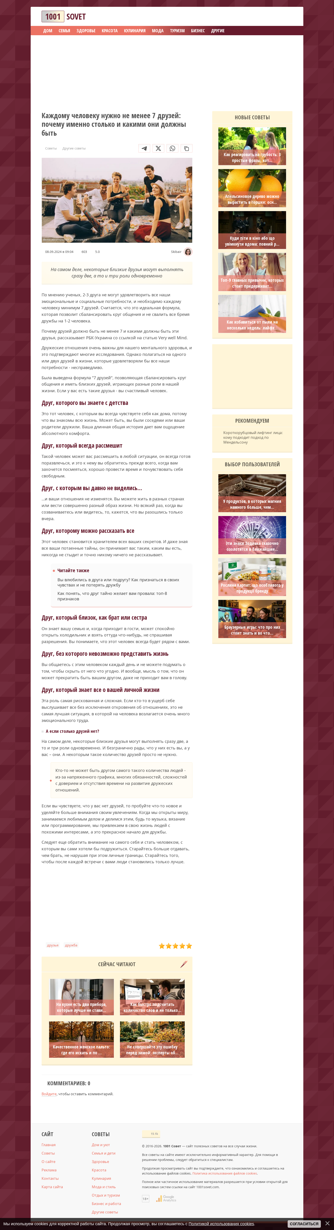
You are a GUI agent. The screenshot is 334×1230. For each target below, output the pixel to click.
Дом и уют (101, 1144)
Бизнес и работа (106, 1203)
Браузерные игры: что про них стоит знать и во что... (252, 630)
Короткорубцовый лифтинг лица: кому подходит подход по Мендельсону (253, 437)
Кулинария (101, 1178)
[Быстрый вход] (286, 16)
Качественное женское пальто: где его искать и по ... (81, 1050)
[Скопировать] (186, 148)
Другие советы (105, 1212)
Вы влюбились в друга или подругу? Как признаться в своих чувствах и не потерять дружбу (118, 582)
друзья (52, 945)
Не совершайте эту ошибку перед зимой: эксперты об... (152, 1050)
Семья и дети (103, 1153)
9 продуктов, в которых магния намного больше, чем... (252, 504)
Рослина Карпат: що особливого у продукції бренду (252, 588)
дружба (71, 945)
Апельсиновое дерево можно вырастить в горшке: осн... (252, 199)
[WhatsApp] (172, 148)
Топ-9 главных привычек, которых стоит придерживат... (252, 283)
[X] (158, 148)
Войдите (49, 1093)
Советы (48, 1153)
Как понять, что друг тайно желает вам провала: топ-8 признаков (112, 596)
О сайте (48, 1161)
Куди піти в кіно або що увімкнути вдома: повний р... (252, 241)
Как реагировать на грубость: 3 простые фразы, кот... (252, 157)
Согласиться (304, 1224)
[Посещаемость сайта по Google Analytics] (166, 1198)
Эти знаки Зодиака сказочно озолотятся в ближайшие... (252, 546)
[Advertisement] (167, 71)
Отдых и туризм (106, 1195)
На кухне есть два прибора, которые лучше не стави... (81, 1007)
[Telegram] (144, 148)
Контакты (50, 1178)
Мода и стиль (104, 1186)
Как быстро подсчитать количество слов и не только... (152, 1007)
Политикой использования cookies (221, 1224)
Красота (99, 1170)
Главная (49, 1144)
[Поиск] (272, 16)
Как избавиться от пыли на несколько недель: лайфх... (252, 325)
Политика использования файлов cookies (224, 1173)
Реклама (49, 1170)
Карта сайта (52, 1186)
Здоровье (100, 1161)
